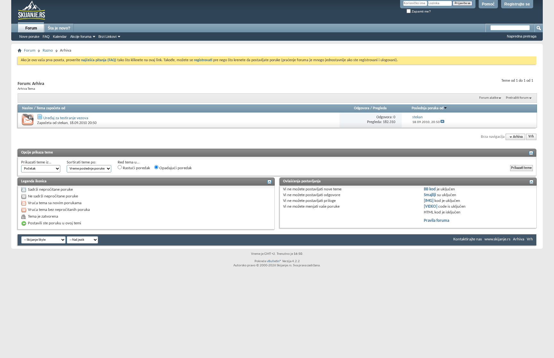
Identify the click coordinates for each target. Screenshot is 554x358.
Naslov (27, 108)
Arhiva (518, 239)
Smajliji (430, 195)
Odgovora (361, 108)
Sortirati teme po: (81, 162)
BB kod (430, 189)
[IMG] (428, 201)
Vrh (531, 137)
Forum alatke (488, 98)
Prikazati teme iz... (36, 162)
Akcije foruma (80, 36)
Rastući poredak (136, 168)
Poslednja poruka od (427, 108)
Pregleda (380, 108)
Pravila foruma (436, 221)
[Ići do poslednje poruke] (442, 122)
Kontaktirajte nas (467, 239)
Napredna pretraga (521, 36)
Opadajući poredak (175, 168)
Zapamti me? (421, 11)
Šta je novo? (59, 28)
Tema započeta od (51, 108)
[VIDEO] (430, 206)
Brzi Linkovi (107, 36)
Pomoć (488, 4)
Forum (31, 28)
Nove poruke (29, 36)
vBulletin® (274, 261)
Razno (48, 50)
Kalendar (60, 36)
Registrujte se (517, 4)
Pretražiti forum (517, 98)
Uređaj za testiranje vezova (65, 118)
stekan (62, 123)
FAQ (46, 36)
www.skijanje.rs (497, 239)
